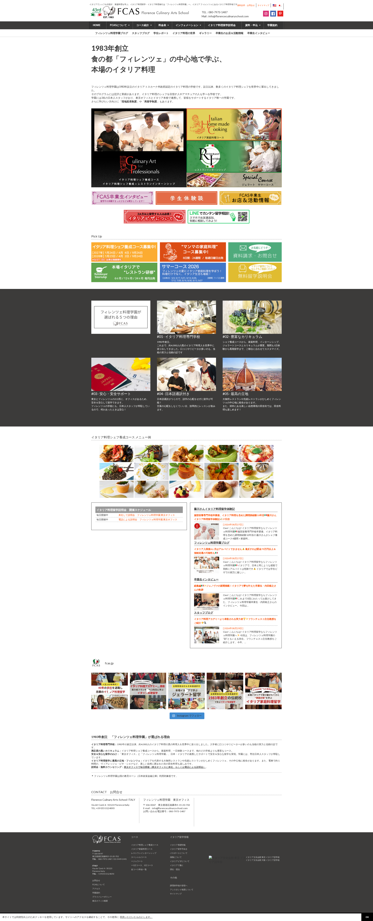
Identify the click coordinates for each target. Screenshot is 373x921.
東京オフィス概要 (100, 901)
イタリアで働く (177, 865)
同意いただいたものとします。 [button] (136, 917)
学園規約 (272, 25)
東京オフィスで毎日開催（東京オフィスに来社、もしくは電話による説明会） (165, 767)
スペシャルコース (139, 857)
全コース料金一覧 (139, 869)
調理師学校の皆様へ (178, 885)
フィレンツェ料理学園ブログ (211, 542)
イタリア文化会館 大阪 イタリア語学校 (263, 860)
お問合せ (96, 880)
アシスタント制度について (181, 889)
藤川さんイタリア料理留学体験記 (214, 508)
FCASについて (118, 25)
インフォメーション (187, 25)
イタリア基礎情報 (178, 845)
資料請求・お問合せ (246, 5)
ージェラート (137, 861)
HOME (96, 25)
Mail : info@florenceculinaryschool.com (225, 16)
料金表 (162, 25)
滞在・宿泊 (175, 869)
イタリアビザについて (179, 861)
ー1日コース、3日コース (142, 865)
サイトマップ (263, 5)
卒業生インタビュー (206, 579)
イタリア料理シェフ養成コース (144, 845)
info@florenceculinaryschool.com (170, 808)
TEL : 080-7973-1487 (214, 12)
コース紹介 (142, 25)
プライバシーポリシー (102, 897)
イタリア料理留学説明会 (222, 25)
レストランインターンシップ (143, 853)
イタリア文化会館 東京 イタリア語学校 (263, 857)
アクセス (96, 888)
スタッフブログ (203, 612)
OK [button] (367, 917)
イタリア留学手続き (178, 849)
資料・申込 (251, 25)
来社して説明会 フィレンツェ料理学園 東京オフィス (147, 515)
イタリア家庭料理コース (142, 849)
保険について (176, 857)
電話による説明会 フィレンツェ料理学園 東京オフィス (148, 519)
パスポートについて (178, 853)
